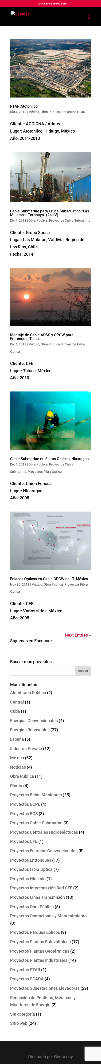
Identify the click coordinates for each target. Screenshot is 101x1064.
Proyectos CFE (23, 841)
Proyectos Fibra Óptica (45, 471)
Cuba (15, 711)
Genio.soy (63, 1056)
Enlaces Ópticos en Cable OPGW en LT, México (49, 579)
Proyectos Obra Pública (32, 906)
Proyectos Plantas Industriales (38, 960)
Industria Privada (26, 748)
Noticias (18, 767)
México (33, 112)
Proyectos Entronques (30, 860)
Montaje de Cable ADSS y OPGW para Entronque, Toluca (42, 337)
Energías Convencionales (34, 720)
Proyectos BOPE (25, 804)
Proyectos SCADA (27, 978)
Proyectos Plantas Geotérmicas (39, 951)
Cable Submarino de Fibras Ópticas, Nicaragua (49, 459)
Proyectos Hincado (28, 878)
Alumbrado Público (28, 692)
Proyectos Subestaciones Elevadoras (45, 988)
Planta (16, 785)
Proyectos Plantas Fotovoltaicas (40, 941)
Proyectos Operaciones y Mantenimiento (48, 915)
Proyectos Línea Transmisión (37, 897)
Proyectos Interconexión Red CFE (41, 887)
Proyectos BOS (24, 813)
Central (17, 702)
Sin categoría (22, 1014)
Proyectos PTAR (73, 112)
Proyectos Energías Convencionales (44, 850)
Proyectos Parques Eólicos (35, 932)
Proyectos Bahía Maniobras (36, 794)
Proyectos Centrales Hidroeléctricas (44, 832)
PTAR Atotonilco (24, 106)
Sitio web (18, 1023)
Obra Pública (50, 112)
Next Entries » (78, 635)
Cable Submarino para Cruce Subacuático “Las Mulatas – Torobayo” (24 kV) (49, 213)
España (17, 739)
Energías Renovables (30, 729)
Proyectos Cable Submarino (69, 220)
